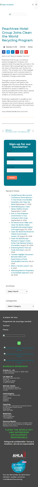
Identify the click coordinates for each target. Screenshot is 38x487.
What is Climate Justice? (20, 266)
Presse (5, 330)
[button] (33, 4)
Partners (30, 47)
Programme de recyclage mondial (17, 321)
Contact (6, 326)
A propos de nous (10, 317)
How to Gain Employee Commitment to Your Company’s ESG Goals (19, 216)
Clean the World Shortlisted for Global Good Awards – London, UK (22, 234)
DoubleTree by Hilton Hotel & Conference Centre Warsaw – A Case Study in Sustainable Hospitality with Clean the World (22, 199)
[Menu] (36, 4)
